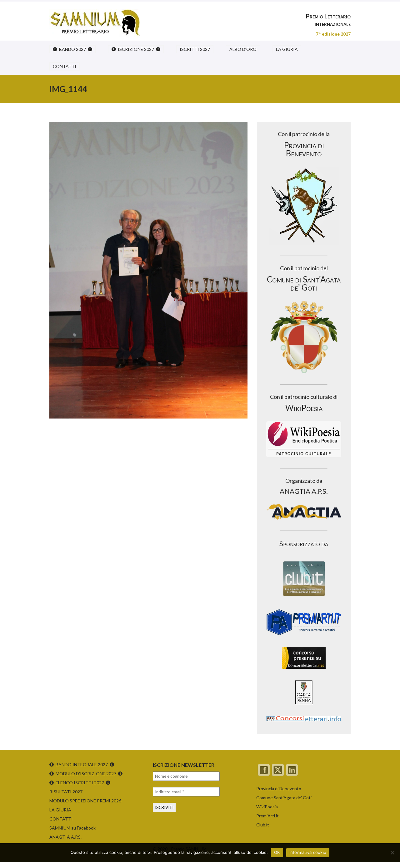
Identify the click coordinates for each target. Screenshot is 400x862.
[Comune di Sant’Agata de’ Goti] (303, 337)
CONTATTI (64, 66)
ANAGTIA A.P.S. (65, 837)
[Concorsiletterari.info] (303, 722)
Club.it (262, 824)
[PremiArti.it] (303, 637)
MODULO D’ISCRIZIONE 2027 (86, 773)
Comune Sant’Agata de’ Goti (284, 797)
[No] (392, 853)
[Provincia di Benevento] (303, 206)
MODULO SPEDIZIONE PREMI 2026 (85, 800)
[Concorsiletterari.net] (304, 670)
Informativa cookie (308, 852)
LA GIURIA (287, 49)
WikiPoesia (267, 806)
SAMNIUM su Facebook (72, 827)
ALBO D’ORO (243, 49)
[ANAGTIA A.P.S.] (303, 512)
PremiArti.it (267, 815)
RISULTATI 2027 (65, 791)
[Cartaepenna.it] (304, 706)
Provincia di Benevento (278, 788)
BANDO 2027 (72, 49)
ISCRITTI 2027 (195, 49)
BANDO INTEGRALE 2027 (82, 764)
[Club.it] (303, 578)
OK (277, 852)
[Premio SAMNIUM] (94, 18)
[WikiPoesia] (303, 439)
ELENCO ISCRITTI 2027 (80, 782)
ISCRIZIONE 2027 (136, 49)
